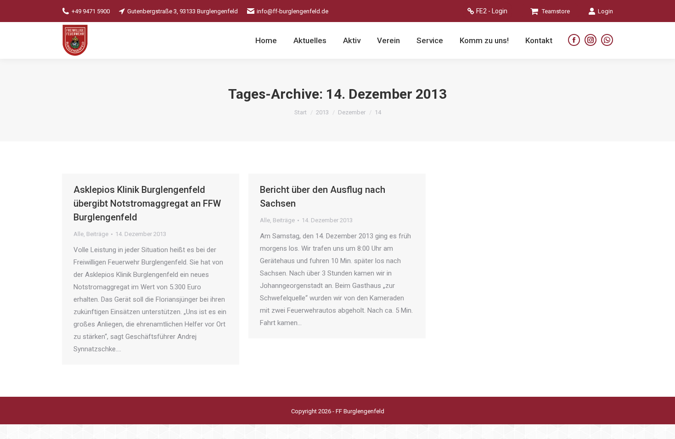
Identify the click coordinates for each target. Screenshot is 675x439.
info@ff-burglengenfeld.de (292, 11)
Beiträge (97, 234)
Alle (78, 234)
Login (605, 11)
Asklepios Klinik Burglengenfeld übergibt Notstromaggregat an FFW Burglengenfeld (147, 203)
